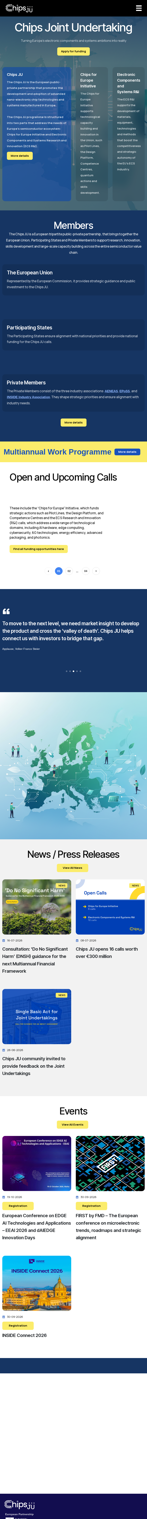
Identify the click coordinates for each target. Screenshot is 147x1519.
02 (69, 571)
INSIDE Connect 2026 (24, 1335)
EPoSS (124, 391)
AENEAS (111, 391)
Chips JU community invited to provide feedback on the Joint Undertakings (33, 1066)
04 (85, 571)
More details (20, 156)
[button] (66, 671)
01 (58, 571)
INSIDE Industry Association (28, 397)
